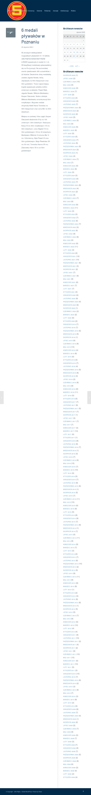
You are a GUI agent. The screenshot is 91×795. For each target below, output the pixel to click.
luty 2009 (67, 741)
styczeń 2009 (69, 745)
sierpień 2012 (69, 609)
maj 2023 (67, 201)
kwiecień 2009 (69, 735)
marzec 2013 (68, 586)
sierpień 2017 (69, 415)
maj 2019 (67, 347)
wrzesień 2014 (69, 528)
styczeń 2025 (69, 137)
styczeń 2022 (69, 253)
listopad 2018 (69, 366)
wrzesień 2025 (69, 111)
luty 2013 (67, 589)
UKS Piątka (17, 792)
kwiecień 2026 (69, 88)
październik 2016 (70, 447)
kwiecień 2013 (69, 583)
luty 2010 (67, 703)
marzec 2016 (68, 470)
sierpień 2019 (69, 337)
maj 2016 (67, 463)
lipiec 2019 (68, 340)
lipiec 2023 (68, 195)
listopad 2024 (69, 143)
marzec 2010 (68, 699)
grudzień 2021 (69, 256)
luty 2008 (67, 774)
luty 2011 (67, 667)
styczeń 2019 (69, 360)
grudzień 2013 (69, 557)
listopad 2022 (69, 221)
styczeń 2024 (69, 175)
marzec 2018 (68, 392)
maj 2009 (67, 732)
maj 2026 (67, 85)
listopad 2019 (69, 327)
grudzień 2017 (69, 402)
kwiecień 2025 (69, 127)
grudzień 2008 (69, 748)
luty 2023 (67, 211)
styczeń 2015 (69, 515)
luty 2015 (67, 512)
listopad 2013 (69, 560)
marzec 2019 (68, 353)
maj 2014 (67, 541)
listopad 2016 (69, 444)
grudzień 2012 (69, 596)
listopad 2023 (69, 182)
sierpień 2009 (69, 722)
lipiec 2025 (68, 117)
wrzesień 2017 (69, 412)
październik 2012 (70, 602)
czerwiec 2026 (69, 82)
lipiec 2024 (68, 156)
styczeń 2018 (69, 399)
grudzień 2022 (69, 217)
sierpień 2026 (69, 75)
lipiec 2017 (68, 418)
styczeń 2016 (69, 476)
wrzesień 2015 (69, 489)
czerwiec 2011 (69, 654)
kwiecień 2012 (69, 622)
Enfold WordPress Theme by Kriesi (32, 792)
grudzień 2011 (69, 635)
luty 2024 (67, 172)
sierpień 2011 (69, 648)
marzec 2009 (68, 738)
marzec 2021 (68, 285)
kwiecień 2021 (69, 282)
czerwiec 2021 (69, 276)
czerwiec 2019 (69, 344)
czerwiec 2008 (69, 761)
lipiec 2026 (68, 78)
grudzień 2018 (69, 363)
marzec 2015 (68, 509)
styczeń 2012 (69, 632)
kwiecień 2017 (69, 428)
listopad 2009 (69, 712)
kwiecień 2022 (69, 243)
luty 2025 (67, 133)
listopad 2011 (69, 638)
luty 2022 (67, 250)
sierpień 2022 (69, 230)
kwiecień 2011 (69, 661)
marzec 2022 (68, 247)
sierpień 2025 (69, 114)
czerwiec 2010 (69, 690)
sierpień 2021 (69, 269)
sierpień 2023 (69, 192)
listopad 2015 (69, 483)
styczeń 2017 (69, 437)
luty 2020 (67, 318)
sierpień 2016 (69, 454)
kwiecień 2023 (69, 205)
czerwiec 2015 (69, 499)
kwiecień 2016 (69, 467)
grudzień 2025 (69, 101)
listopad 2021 (69, 260)
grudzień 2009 (69, 709)
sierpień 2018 (69, 376)
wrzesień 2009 (69, 719)
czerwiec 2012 (69, 615)
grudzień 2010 (69, 674)
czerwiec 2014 (69, 538)
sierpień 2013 (69, 570)
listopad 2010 (69, 677)
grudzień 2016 (69, 441)
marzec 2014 (68, 547)
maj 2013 (67, 580)
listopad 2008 (69, 751)
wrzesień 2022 (69, 227)
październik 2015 (70, 486)
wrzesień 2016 (69, 450)
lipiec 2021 (68, 272)
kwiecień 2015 (69, 505)
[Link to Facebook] (83, 791)
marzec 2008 (68, 771)
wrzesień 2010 (69, 683)
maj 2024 (67, 162)
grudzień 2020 (69, 295)
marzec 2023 (68, 208)
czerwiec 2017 (69, 421)
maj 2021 (67, 279)
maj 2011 (67, 657)
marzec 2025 (68, 130)
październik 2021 (70, 263)
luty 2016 (67, 473)
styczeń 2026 (69, 98)
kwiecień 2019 (69, 350)
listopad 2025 (69, 104)
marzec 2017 (68, 431)
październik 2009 (70, 716)
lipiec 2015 (68, 496)
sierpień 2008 (69, 758)
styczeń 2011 (69, 670)
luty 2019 (67, 357)
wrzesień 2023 (69, 188)
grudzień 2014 (69, 518)
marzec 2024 (68, 169)
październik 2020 (70, 302)
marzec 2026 (68, 91)
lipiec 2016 (68, 457)
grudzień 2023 (69, 179)
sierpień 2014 (69, 531)
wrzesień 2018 (69, 373)
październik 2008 (70, 754)
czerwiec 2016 (69, 460)
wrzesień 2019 (69, 334)
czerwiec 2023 (69, 198)
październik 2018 (70, 370)
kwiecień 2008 (69, 767)
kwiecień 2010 (69, 696)
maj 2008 (67, 764)
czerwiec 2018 (69, 382)
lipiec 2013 (68, 573)
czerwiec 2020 (69, 311)
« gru (71, 66)
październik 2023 (70, 185)
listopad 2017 (69, 405)
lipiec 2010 (68, 686)
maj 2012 (67, 619)
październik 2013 (70, 564)
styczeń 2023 (69, 214)
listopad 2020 (69, 298)
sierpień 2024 (69, 153)
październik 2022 (70, 224)
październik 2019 (70, 331)
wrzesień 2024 (69, 149)
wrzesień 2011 (69, 644)
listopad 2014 (69, 522)
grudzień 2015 (69, 479)
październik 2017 (70, 408)
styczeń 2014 (69, 554)
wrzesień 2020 (69, 305)
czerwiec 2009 (69, 729)
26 (74, 56)
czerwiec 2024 (69, 159)
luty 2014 (67, 551)
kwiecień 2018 (69, 389)
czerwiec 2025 (69, 120)
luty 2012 (67, 628)
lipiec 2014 (68, 534)
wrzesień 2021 (69, 266)
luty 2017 (67, 434)
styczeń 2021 (69, 292)
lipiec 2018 (68, 379)
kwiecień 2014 (69, 544)
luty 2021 (67, 289)
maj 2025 (67, 124)
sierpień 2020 (69, 308)
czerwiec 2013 (69, 577)
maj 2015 (67, 502)
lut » (77, 66)
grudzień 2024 (69, 140)
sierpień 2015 (69, 492)
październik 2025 (70, 107)
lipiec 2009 (68, 725)
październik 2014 (70, 525)
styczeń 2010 (69, 706)
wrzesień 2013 (69, 567)
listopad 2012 (69, 599)
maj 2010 (67, 693)
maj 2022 (67, 240)
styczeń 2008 (69, 777)
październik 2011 (70, 641)
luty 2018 (67, 395)
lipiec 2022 (68, 234)
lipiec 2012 (68, 612)
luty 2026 (67, 94)
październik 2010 (70, 680)
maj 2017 (67, 425)
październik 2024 (70, 146)
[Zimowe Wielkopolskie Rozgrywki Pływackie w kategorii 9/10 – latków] (2, 397)
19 (74, 52)
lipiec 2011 (68, 651)
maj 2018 (67, 386)
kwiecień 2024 (69, 166)
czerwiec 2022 (69, 237)
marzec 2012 (68, 625)
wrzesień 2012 (69, 606)
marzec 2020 (68, 315)
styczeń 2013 (69, 593)
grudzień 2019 (69, 324)
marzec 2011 (68, 664)
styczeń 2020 (69, 321)
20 (77, 52)
